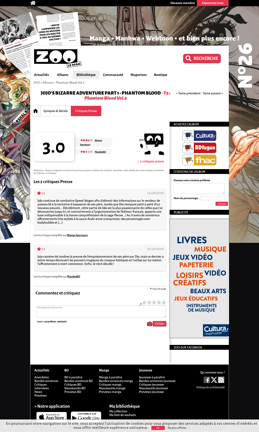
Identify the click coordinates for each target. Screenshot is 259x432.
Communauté (113, 75)
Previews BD (72, 392)
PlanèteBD (73, 276)
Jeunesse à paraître (152, 377)
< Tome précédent (188, 93)
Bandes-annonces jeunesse (157, 381)
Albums (62, 75)
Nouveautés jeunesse (153, 388)
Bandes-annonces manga (116, 381)
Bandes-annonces (46, 381)
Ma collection (118, 411)
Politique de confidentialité (210, 387)
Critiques (40, 384)
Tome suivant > (213, 93)
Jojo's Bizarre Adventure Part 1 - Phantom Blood (101, 93)
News (38, 392)
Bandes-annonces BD (78, 381)
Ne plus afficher (177, 427)
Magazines (139, 75)
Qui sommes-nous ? (212, 372)
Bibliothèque (86, 75)
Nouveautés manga (112, 388)
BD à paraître (73, 377)
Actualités (41, 75)
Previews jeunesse (151, 392)
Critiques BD (72, 384)
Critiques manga (110, 384)
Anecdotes (41, 377)
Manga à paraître (110, 377)
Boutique (160, 75)
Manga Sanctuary (77, 235)
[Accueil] (35, 3)
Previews (40, 395)
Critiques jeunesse (151, 384)
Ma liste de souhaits (122, 415)
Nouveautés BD (74, 388)
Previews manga (110, 392)
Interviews (41, 388)
